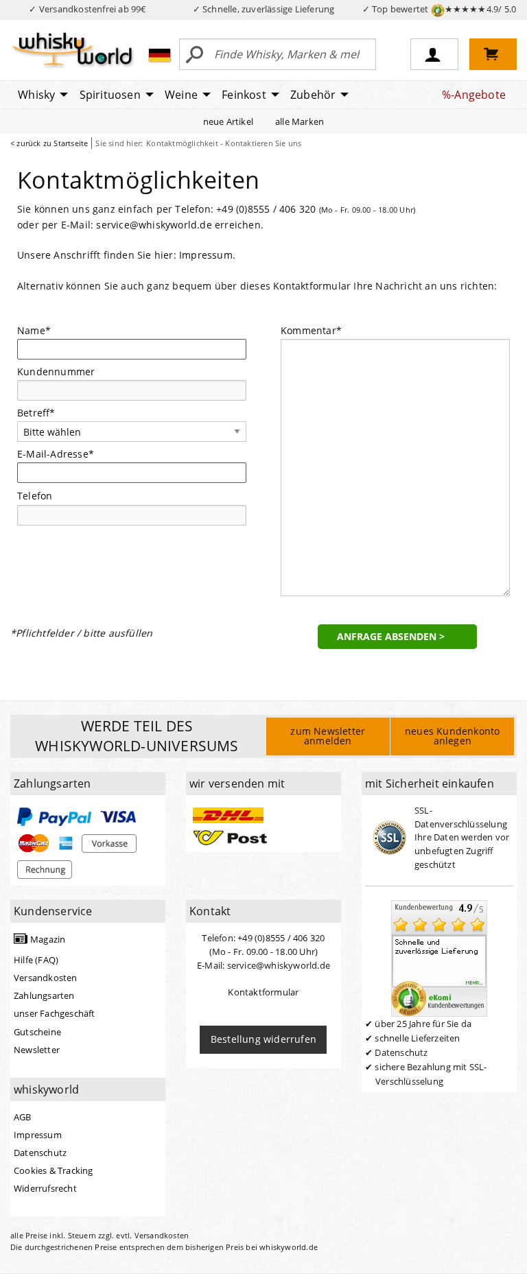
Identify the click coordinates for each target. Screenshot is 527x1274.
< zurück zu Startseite (49, 143)
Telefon (34, 495)
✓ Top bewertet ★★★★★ (439, 9)
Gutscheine (37, 1032)
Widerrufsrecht (45, 1188)
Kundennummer (56, 371)
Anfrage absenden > (391, 636)
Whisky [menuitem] (36, 94)
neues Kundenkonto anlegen (452, 735)
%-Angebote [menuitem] (474, 94)
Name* (34, 330)
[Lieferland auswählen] (160, 55)
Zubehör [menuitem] (313, 94)
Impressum (206, 254)
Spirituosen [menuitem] (110, 94)
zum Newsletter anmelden (327, 735)
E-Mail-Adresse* (55, 453)
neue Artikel (228, 121)
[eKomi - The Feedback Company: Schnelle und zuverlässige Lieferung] (439, 957)
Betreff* (36, 412)
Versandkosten (46, 977)
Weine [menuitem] (181, 94)
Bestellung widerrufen (263, 1039)
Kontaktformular (263, 992)
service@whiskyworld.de (153, 224)
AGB (23, 1117)
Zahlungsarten (44, 995)
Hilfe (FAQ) (36, 960)
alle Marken (299, 121)
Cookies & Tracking (53, 1170)
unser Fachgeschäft (54, 1013)
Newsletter (37, 1049)
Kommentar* (311, 330)
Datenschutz (40, 1152)
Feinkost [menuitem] (244, 94)
